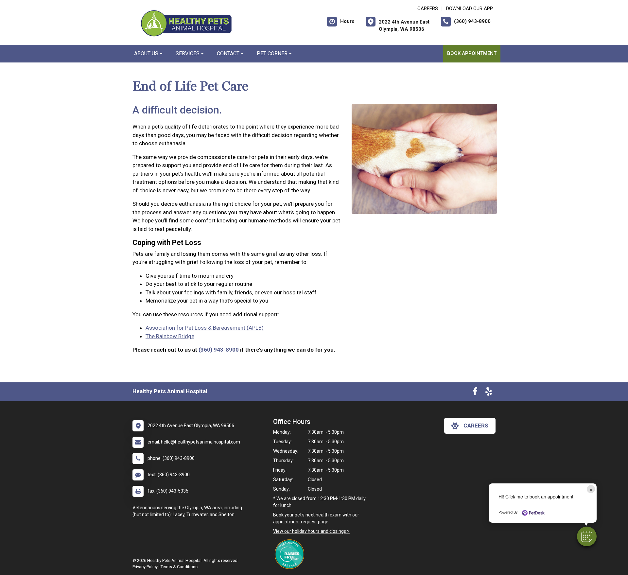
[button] (587, 536)
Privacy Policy (145, 566)
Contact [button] (229, 53)
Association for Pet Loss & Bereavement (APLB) (205, 327)
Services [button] (188, 53)
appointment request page (300, 521)
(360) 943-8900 (219, 349)
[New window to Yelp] (489, 392)
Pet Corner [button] (273, 53)
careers (475, 425)
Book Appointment (472, 53)
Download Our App (469, 8)
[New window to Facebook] (475, 392)
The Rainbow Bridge (170, 336)
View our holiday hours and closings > (311, 531)
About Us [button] (147, 53)
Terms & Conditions (179, 566)
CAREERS (427, 8)
